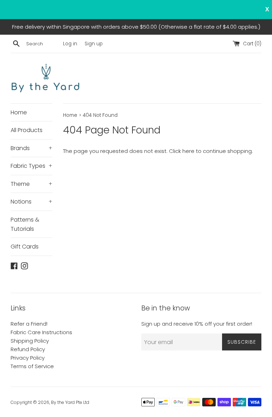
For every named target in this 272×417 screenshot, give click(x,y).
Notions (31, 202)
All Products (26, 130)
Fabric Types (31, 166)
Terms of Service (32, 366)
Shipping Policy (30, 340)
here (188, 151)
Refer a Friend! (29, 323)
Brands (31, 148)
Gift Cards (25, 246)
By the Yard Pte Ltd (70, 402)
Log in (70, 43)
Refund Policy (28, 349)
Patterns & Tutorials (25, 224)
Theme (31, 184)
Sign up (94, 43)
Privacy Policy (28, 357)
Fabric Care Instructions (41, 332)
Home (19, 112)
